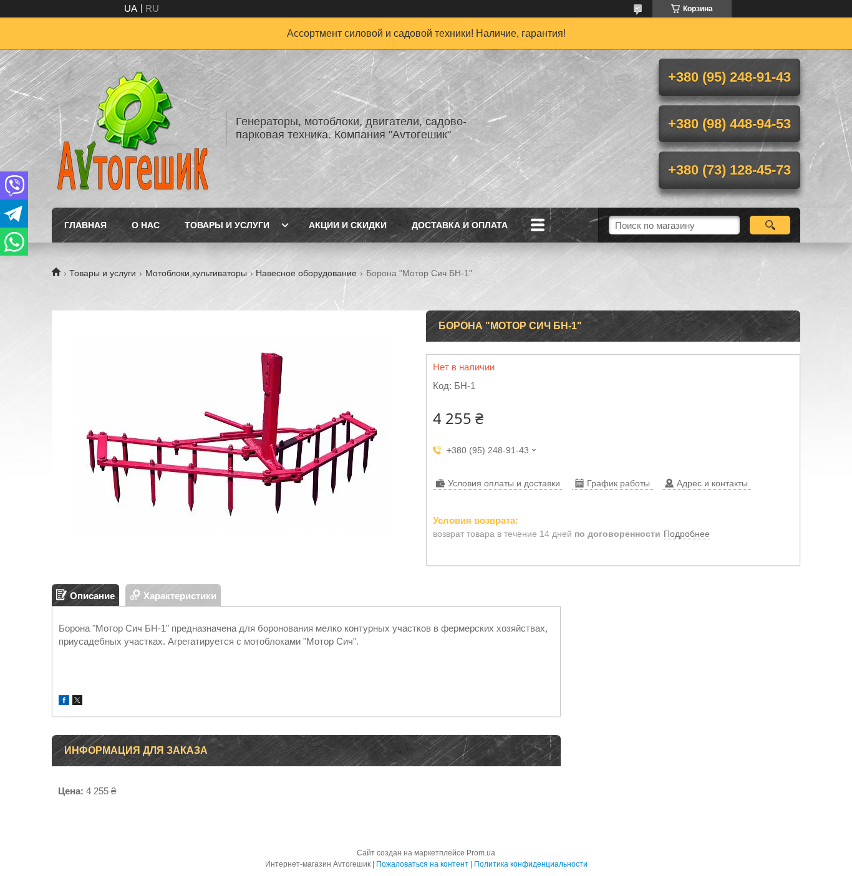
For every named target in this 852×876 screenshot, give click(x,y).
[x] (77, 701)
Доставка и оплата (460, 225)
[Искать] (770, 225)
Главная (85, 225)
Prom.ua (481, 853)
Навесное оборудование (306, 273)
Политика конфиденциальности (531, 864)
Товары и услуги (227, 225)
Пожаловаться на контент (422, 864)
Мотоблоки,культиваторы (196, 273)
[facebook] (64, 701)
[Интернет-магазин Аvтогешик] (133, 128)
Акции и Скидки (348, 225)
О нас (146, 225)
